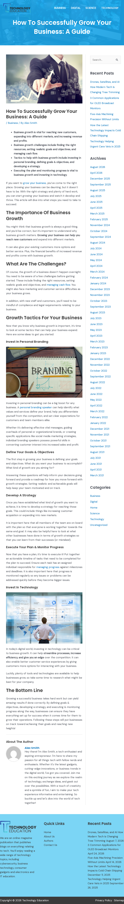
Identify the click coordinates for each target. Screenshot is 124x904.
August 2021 (97, 452)
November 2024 (100, 225)
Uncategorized (98, 525)
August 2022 (97, 382)
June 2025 (96, 202)
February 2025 (99, 219)
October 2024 (98, 231)
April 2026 (96, 172)
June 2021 (96, 463)
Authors (48, 840)
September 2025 (100, 184)
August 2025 (97, 190)
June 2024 (96, 254)
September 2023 (100, 306)
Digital (93, 501)
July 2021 (95, 458)
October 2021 (98, 440)
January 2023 (98, 353)
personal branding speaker (36, 407)
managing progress (47, 567)
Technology (97, 519)
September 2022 (100, 376)
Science (95, 513)
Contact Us (50, 845)
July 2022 (95, 388)
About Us (49, 836)
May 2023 (96, 330)
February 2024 (99, 277)
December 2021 (99, 428)
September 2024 (100, 237)
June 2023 (96, 324)
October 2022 (98, 370)
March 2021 (97, 475)
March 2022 (97, 411)
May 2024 (96, 260)
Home (93, 507)
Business (13, 123)
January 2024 (98, 283)
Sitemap (119, 900)
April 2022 (96, 405)
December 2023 (100, 289)
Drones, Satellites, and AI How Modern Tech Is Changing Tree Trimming (105, 87)
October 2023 (98, 301)
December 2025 (100, 178)
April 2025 (96, 207)
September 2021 (100, 446)
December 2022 (100, 359)
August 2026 (97, 167)
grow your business (34, 183)
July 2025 (95, 196)
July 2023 (95, 318)
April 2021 (96, 469)
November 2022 (100, 364)
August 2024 (97, 242)
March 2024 (97, 271)
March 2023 (97, 341)
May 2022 (96, 399)
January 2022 (98, 423)
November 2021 (99, 434)
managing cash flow (58, 284)
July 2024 (96, 248)
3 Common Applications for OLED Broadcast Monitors (104, 103)
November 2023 (100, 295)
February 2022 (99, 417)
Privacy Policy (103, 900)
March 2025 (97, 213)
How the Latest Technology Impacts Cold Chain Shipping (105, 130)
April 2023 (96, 335)
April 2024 (96, 266)
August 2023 (97, 312)
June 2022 (96, 394)
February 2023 (99, 347)
